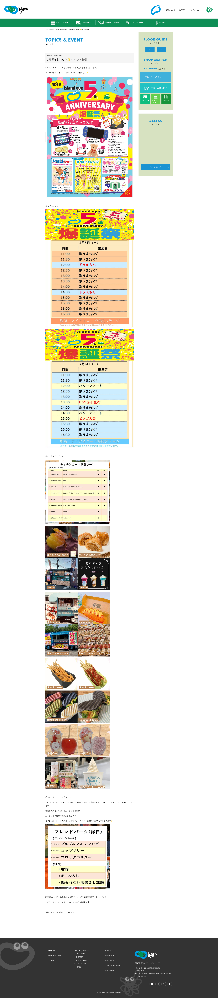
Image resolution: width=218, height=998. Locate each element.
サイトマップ (109, 960)
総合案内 (182, 10)
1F (150, 50)
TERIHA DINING (112, 23)
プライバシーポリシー (112, 965)
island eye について (54, 955)
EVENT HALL (155, 101)
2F (161, 50)
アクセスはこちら (155, 167)
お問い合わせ (109, 970)
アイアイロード (138, 23)
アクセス (51, 960)
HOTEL (162, 23)
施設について (170, 10)
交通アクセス (194, 10)
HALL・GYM (62, 23)
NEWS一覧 (52, 950)
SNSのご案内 (109, 955)
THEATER (86, 23)
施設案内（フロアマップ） (83, 950)
